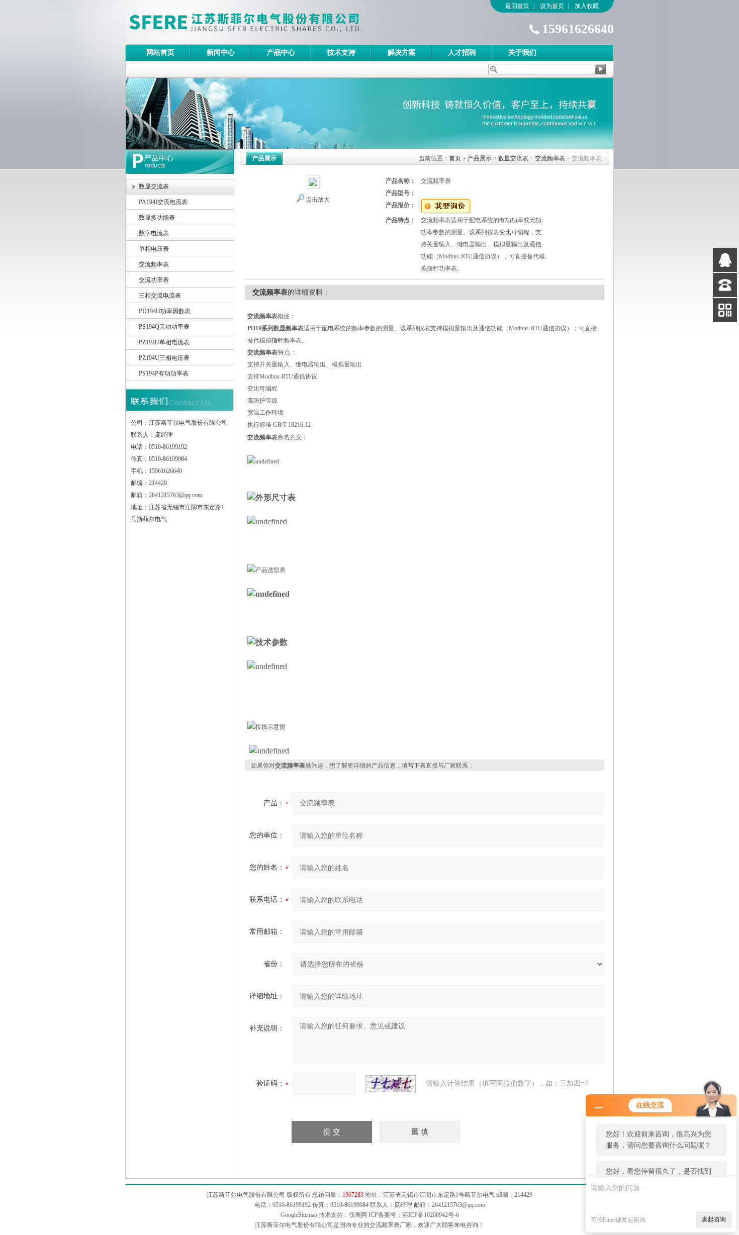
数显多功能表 (157, 217)
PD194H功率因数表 (165, 311)
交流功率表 (154, 279)
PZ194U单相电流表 (164, 342)
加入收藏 (587, 6)
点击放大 (318, 199)
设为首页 (552, 6)
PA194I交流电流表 (163, 202)
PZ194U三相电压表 (164, 357)
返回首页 (517, 6)
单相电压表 (154, 248)
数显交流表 (154, 186)
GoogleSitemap (299, 1214)
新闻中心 (221, 52)
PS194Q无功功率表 (164, 326)
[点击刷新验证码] (390, 1083)
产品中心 (281, 52)
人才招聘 (462, 52)
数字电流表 (154, 233)
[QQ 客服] (725, 260)
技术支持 (341, 52)
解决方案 (402, 52)
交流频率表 (154, 264)
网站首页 (160, 52)
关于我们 (522, 52)
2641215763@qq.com (458, 1204)
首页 (455, 158)
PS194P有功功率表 (164, 373)
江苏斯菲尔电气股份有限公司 (263, 22)
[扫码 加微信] (725, 310)
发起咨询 (714, 1219)
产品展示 (480, 158)
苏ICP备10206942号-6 (430, 1214)
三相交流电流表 (160, 295)
